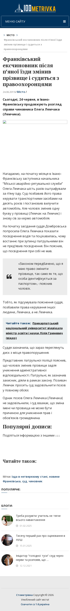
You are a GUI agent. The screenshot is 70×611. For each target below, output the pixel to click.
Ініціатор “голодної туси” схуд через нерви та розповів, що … (39, 558)
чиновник (35, 481)
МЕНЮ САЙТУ (15, 21)
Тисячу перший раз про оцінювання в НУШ (40, 538)
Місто (11, 35)
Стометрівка (24, 595)
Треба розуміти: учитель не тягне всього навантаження (38, 518)
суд (24, 481)
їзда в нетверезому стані (29, 476)
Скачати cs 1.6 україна (35, 604)
